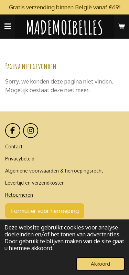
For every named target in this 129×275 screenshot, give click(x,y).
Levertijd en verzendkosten (35, 183)
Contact (14, 146)
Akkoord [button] (100, 264)
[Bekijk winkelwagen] (121, 26)
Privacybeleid (19, 158)
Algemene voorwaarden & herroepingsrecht (54, 171)
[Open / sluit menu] (7, 26)
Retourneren (19, 195)
